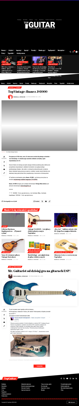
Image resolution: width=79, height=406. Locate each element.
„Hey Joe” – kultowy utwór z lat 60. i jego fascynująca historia (65, 230)
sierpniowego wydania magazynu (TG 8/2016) (25, 179)
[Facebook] (61, 378)
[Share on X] (4, 165)
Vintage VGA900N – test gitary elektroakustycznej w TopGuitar (39, 231)
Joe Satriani (33, 193)
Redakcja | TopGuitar (19, 96)
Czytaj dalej (39, 366)
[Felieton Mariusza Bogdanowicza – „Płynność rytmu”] (13, 220)
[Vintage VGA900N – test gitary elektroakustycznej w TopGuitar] (39, 220)
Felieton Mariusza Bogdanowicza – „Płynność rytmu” (11, 231)
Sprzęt (66, 252)
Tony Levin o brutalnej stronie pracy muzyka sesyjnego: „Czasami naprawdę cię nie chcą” (39, 70)
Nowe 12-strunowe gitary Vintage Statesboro (11, 256)
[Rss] (76, 378)
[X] (64, 378)
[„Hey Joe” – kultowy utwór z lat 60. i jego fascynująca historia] (65, 220)
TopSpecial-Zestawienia (34, 252)
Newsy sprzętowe (6, 64)
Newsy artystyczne (53, 64)
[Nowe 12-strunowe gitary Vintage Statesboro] (13, 246)
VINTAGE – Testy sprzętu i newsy (24, 195)
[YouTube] (67, 378)
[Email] (4, 169)
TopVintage (18, 87)
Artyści (19, 64)
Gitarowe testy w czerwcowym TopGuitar (65, 256)
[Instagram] (70, 378)
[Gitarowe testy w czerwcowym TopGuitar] (65, 246)
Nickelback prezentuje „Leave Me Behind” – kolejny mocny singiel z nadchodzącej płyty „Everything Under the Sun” (55, 72)
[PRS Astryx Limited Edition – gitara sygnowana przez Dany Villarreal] (9, 61)
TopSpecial (11, 87)
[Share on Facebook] (4, 162)
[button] (70, 52)
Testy (30, 226)
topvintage (12, 195)
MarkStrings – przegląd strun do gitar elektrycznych (38, 256)
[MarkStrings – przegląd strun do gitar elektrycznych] (39, 246)
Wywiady (40, 64)
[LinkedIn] (73, 378)
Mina (39, 193)
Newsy (4, 62)
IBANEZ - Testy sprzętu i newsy (21, 193)
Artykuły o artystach (22, 62)
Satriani (43, 193)
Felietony (4, 226)
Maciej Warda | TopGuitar (20, 276)
